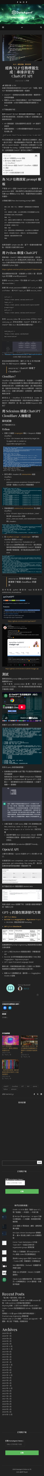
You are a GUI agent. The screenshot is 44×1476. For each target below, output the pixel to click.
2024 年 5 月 (6, 1367)
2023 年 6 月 (6, 1378)
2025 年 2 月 (6, 1359)
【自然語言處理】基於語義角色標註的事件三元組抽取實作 (10, 1072)
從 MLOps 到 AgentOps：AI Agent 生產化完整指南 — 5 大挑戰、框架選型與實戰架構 (27, 1219)
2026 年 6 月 (6, 1338)
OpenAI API (9, 170)
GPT (22, 1086)
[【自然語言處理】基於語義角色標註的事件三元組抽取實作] (10, 1064)
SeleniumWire (27, 474)
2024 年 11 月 (7, 1365)
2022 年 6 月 (6, 1391)
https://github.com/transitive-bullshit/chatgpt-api (22, 669)
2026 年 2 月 (6, 1344)
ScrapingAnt (18, 433)
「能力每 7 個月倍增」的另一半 (13, 1298)
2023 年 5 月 (6, 1380)
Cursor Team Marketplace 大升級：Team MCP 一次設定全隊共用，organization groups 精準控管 (26, 1244)
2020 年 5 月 (6, 1409)
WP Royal (24, 1472)
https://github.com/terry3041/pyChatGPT (22, 621)
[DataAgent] (22, 12)
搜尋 (39, 1162)
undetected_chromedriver (24, 508)
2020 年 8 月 (6, 1404)
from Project (22, 919)
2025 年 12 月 (7, 1346)
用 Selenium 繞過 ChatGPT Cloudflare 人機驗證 (21, 165)
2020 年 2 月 (6, 1412)
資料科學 (28, 64)
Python (6, 1089)
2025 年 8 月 (6, 1354)
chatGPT (6, 1086)
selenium (13, 1089)
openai (35, 1086)
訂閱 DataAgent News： (14, 1179)
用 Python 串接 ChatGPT (13, 161)
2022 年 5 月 (6, 1393)
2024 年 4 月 (6, 1370)
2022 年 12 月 (7, 1388)
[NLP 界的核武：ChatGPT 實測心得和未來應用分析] (10, 1040)
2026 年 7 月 (6, 1336)
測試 (6, 168)
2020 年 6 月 (6, 1407)
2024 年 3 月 (6, 1372)
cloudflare (15, 1086)
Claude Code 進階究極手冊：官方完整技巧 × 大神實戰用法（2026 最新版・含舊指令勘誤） (27, 1281)
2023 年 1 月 (6, 1386)
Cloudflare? (11, 163)
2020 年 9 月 (6, 1401)
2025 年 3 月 (6, 1357)
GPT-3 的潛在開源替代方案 (14, 173)
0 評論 (26, 81)
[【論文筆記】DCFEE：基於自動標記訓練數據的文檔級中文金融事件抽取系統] (29, 1040)
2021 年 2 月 (6, 1399)
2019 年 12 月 (7, 1414)
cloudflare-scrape (12, 537)
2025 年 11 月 (7, 1349)
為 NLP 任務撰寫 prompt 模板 (14, 158)
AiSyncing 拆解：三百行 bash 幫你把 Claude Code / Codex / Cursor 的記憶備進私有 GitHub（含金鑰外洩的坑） (22, 1308)
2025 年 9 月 (6, 1352)
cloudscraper (26, 537)
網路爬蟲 (21, 64)
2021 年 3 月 (6, 1396)
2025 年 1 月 (6, 1362)
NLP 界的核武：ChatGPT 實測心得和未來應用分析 (10, 1048)
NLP (14, 64)
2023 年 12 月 (7, 1375)
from (10, 917)
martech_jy (10, 1094)
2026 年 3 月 (6, 1341)
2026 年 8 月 (6, 1333)
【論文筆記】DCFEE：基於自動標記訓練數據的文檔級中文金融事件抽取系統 (29, 1049)
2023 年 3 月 (6, 1383)
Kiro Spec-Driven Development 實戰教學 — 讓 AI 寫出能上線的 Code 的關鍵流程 (27, 1235)
